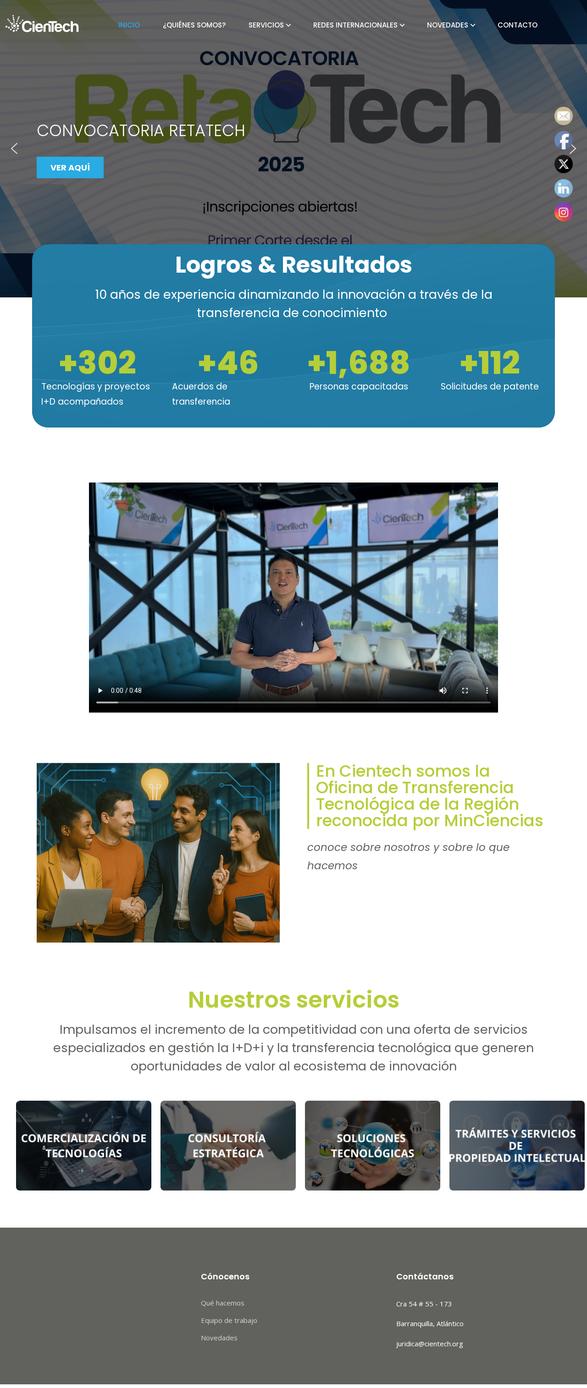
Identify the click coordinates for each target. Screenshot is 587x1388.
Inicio (129, 25)
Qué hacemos (222, 1302)
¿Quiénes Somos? (194, 25)
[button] (14, 148)
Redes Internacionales (355, 25)
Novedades (447, 25)
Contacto (517, 25)
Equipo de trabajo (229, 1320)
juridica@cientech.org (429, 1343)
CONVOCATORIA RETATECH (141, 130)
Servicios (266, 25)
